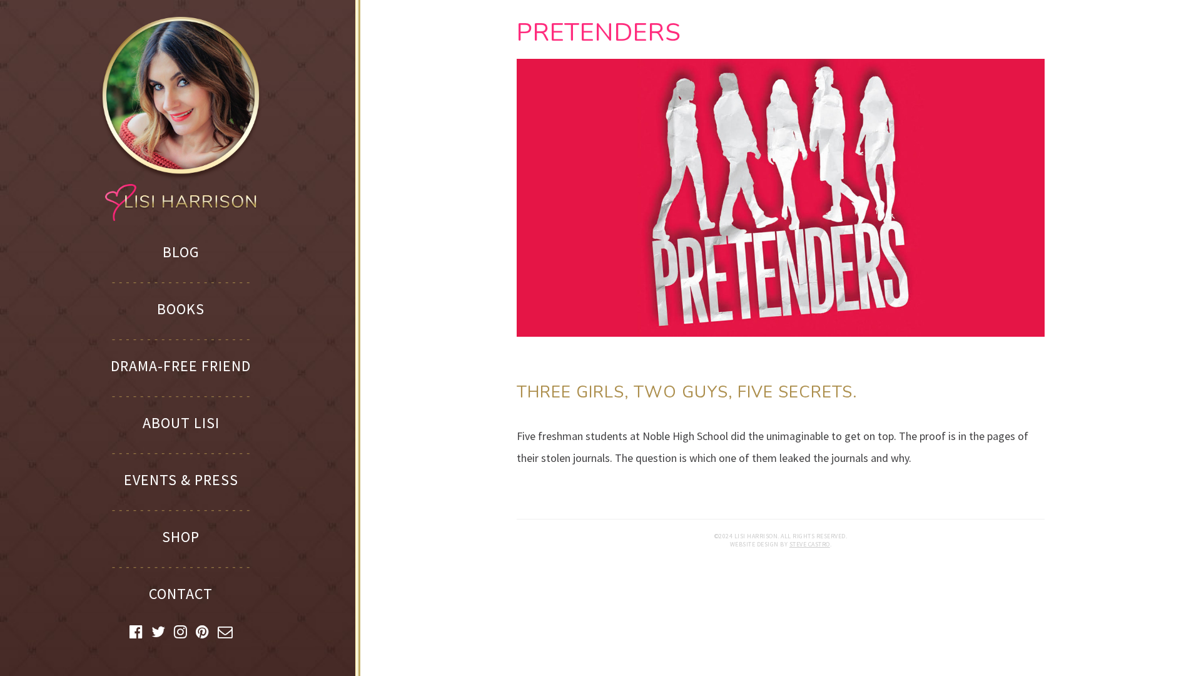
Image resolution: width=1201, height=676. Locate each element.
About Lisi (181, 423)
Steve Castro (809, 544)
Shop (181, 536)
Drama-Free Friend (181, 366)
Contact (181, 593)
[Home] (180, 118)
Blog (181, 252)
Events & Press (181, 479)
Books (181, 309)
